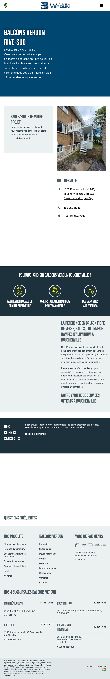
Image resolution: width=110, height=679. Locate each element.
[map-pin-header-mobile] (5, 4)
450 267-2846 (71, 207)
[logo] (55, 3)
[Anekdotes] (103, 670)
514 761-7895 (46, 602)
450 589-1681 (99, 602)
